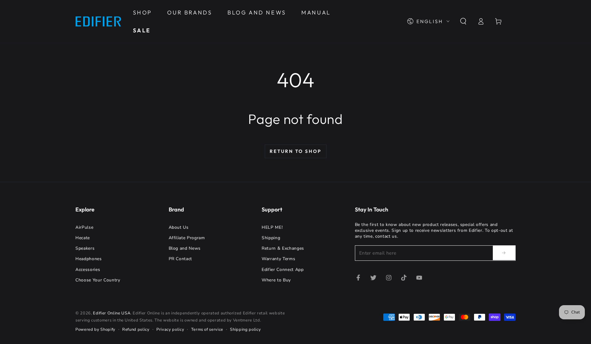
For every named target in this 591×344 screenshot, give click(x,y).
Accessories (87, 269)
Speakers (84, 248)
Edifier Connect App (283, 269)
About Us (179, 227)
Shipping (271, 238)
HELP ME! (272, 227)
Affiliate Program (187, 238)
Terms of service (207, 329)
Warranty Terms (278, 259)
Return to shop (295, 151)
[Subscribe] (504, 252)
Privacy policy (170, 329)
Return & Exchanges (283, 248)
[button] (463, 21)
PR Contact (180, 259)
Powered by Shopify (95, 329)
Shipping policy (245, 329)
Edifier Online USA (112, 313)
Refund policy (136, 329)
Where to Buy (276, 280)
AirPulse (84, 227)
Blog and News (185, 248)
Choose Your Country (97, 280)
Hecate (82, 238)
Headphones (88, 259)
